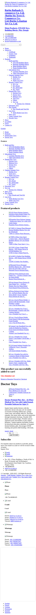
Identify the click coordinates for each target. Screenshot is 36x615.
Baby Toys (12, 114)
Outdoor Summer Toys (16, 75)
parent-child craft (6, 477)
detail (11, 431)
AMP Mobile (11, 475)
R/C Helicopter (17, 87)
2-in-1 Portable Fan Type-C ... (18, 314)
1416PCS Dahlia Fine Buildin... (19, 261)
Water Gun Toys (18, 80)
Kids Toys (29, 475)
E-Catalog (8, 121)
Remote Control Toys (15, 82)
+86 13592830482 (16, 545)
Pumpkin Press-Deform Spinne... (19, 225)
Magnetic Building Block (21, 64)
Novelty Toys (13, 118)
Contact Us (8, 125)
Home (7, 48)
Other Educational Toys (20, 73)
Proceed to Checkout (20, 379)
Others (15, 100)
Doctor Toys (17, 95)
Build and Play (13, 61)
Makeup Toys (17, 96)
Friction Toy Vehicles (23, 104)
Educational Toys (14, 70)
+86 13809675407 (16, 543)
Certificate (12, 52)
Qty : (10, 433)
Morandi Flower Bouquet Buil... (19, 270)
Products (7, 59)
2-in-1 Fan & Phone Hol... (17, 305)
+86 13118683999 (10, 38)
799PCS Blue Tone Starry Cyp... (19, 244)
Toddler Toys (16, 477)
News (6, 120)
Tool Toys (16, 98)
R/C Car (15, 84)
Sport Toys (16, 79)
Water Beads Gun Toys (20, 113)
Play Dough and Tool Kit (21, 109)
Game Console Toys (15, 116)
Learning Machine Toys (20, 71)
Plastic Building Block (20, 68)
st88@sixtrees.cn (15, 521)
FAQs (7, 123)
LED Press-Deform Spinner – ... (19, 216)
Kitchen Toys (17, 93)
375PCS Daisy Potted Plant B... (19, 253)
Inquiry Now (5, 449)
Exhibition (12, 55)
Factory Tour (13, 54)
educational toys (6, 479)
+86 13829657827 (15, 541)
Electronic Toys (14, 105)
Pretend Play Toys (14, 91)
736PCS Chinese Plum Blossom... (19, 233)
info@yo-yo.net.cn (11, 39)
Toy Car (15, 102)
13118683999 (9, 36)
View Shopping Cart (8, 376)
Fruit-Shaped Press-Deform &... (19, 288)
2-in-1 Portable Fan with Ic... (18, 358)
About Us (8, 50)
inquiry (7, 431)
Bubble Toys (17, 77)
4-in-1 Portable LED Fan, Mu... (19, 365)
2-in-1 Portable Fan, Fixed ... (18, 342)
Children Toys (20, 475)
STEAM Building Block (20, 62)
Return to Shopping (7, 379)
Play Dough (12, 107)
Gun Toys (12, 111)
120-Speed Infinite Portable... (18, 351)
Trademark (12, 57)
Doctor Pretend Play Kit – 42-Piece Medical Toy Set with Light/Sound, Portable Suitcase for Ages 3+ (19, 402)
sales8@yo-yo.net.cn (16, 517)
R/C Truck (16, 89)
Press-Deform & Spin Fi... (17, 296)
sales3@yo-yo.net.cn (16, 519)
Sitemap (3, 475)
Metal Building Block (19, 66)
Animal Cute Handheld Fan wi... (19, 333)
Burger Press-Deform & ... (17, 279)
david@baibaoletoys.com (13, 41)
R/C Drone (16, 86)
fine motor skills (27, 477)
